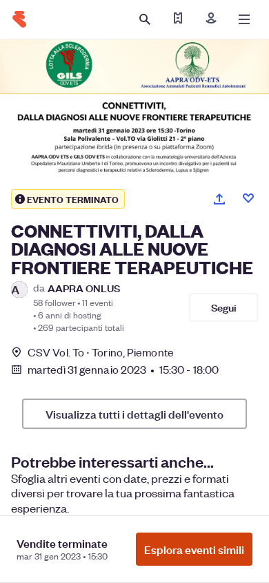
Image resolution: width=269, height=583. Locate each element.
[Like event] (248, 198)
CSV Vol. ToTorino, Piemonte (101, 352)
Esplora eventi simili (194, 549)
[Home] (19, 19)
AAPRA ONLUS (84, 287)
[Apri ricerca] (145, 19)
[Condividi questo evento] (219, 199)
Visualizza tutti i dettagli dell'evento (134, 413)
